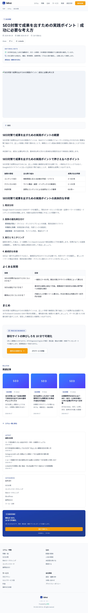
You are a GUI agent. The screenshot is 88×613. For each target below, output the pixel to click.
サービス (55, 3)
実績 (62, 3)
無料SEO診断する (16, 351)
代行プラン (6, 577)
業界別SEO (9, 500)
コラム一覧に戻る (11, 423)
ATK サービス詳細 (38, 351)
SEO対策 (16, 9)
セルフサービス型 (9, 580)
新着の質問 (49, 554)
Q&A (48, 3)
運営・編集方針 (51, 577)
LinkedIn (21, 41)
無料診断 (80, 3)
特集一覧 (6, 554)
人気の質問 (49, 557)
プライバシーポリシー (53, 584)
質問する (49, 564)
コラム (36, 3)
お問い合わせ (50, 580)
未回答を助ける (51, 560)
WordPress (9, 496)
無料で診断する (43, 529)
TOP (4, 9)
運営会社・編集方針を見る (12, 60)
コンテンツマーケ (9, 564)
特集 (42, 3)
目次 (8, 125)
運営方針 (70, 3)
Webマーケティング (12, 493)
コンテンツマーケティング (14, 489)
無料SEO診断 (7, 587)
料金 (4, 584)
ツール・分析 (9, 504)
